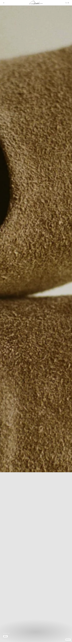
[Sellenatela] (36, 3)
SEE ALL (5, 636)
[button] (66, 3)
